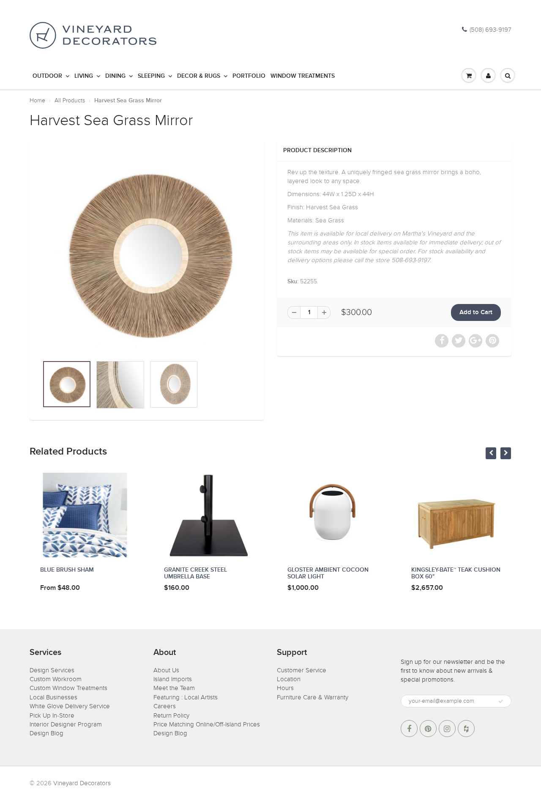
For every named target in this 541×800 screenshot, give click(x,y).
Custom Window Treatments (68, 688)
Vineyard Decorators (82, 783)
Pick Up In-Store (52, 715)
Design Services (52, 670)
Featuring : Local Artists (185, 697)
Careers (164, 706)
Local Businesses (53, 697)
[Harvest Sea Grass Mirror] (147, 252)
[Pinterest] (428, 728)
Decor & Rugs (198, 76)
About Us (166, 670)
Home (37, 100)
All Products (70, 100)
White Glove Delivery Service (70, 706)
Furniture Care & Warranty (312, 697)
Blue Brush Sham (67, 570)
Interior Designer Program (66, 724)
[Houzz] (466, 728)
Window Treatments (302, 76)
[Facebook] (409, 728)
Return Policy (171, 715)
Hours (285, 688)
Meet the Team (174, 688)
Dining (115, 76)
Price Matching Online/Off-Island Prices (206, 724)
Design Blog (46, 733)
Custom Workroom (56, 679)
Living (83, 76)
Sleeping (151, 76)
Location (289, 679)
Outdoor (47, 76)
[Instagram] (447, 728)
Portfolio (248, 76)
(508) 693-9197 (490, 29)
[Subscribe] (501, 701)
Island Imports (172, 679)
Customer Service (301, 670)
